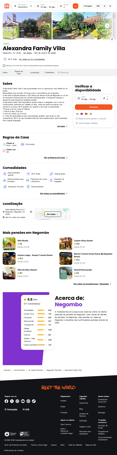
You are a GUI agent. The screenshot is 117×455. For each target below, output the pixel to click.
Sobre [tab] (5, 72)
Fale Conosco (66, 424)
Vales (62, 445)
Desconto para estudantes (85, 432)
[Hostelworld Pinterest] (28, 401)
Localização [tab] (34, 72)
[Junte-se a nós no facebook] (6, 401)
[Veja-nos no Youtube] (23, 401)
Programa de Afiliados (103, 432)
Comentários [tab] (49, 72)
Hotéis (63, 407)
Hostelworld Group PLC (102, 401)
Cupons (54, 445)
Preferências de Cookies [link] (14, 450)
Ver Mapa (27, 53)
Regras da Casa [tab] (19, 72)
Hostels (63, 401)
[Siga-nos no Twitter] (12, 401)
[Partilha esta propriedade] (112, 39)
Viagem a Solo (85, 427)
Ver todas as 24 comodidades (32, 59)
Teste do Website (75, 445)
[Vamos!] (75, 6)
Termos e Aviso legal (39, 445)
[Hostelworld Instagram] (17, 401)
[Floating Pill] (107, 25)
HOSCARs (83, 421)
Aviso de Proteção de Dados (16, 445)
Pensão (6, 44)
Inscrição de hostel (103, 427)
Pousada (64, 412)
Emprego (101, 412)
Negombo (7, 53)
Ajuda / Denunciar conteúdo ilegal (67, 431)
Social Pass (83, 403)
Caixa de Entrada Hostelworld (105, 438)
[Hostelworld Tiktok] (34, 401)
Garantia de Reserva (83, 415)
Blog (81, 409)
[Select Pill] (104, 6)
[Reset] (31, 6)
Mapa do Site (91, 445)
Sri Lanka (17, 53)
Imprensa (101, 407)
